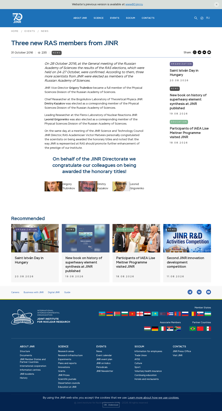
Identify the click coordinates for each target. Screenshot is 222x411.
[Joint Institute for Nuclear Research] (43, 328)
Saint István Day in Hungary (184, 73)
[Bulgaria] (125, 314)
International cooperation (33, 366)
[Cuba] (170, 314)
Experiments (64, 359)
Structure (25, 351)
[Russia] (185, 314)
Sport (137, 367)
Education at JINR (67, 387)
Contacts (148, 18)
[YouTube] (208, 292)
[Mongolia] (177, 314)
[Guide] (202, 18)
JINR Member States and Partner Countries (33, 360)
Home (15, 31)
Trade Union (141, 355)
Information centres (30, 370)
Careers (15, 292)
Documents (26, 355)
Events (114, 18)
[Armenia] (109, 314)
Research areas (66, 351)
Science (98, 18)
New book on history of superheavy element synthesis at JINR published (188, 102)
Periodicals (102, 367)
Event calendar (104, 355)
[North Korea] (162, 314)
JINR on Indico (103, 363)
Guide (67, 292)
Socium (130, 18)
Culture (138, 363)
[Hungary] (147, 329)
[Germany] (155, 329)
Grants (61, 371)
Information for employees (148, 351)
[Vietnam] (132, 314)
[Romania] (193, 314)
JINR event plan (104, 359)
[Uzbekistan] (208, 314)
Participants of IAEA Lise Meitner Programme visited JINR (189, 133)
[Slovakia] (200, 314)
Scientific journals (67, 379)
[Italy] (162, 329)
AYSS (137, 359)
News (45, 31)
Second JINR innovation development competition (185, 262)
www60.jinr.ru (134, 4)
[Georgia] (140, 314)
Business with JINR (34, 292)
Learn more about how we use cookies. (153, 397)
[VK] (199, 292)
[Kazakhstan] (155, 314)
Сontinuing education (146, 375)
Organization (181, 64)
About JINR (80, 18)
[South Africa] (177, 329)
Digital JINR (54, 292)
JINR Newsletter (104, 371)
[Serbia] (170, 329)
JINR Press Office (182, 351)
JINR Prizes (64, 375)
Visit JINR (177, 355)
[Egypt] (147, 314)
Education (179, 122)
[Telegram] (190, 292)
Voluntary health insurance (148, 371)
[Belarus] (117, 314)
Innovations (64, 367)
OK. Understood (111, 405)
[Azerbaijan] (102, 314)
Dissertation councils (69, 383)
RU (208, 18)
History (23, 378)
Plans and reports (67, 363)
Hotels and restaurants (147, 379)
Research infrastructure (70, 355)
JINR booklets (27, 374)
